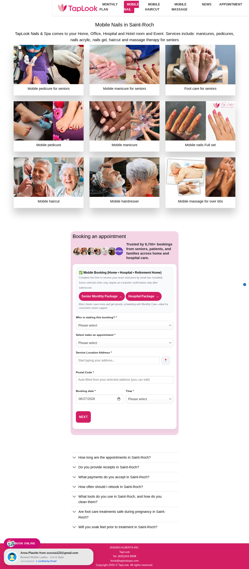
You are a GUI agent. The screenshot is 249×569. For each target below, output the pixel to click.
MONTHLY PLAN (108, 7)
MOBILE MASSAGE (180, 7)
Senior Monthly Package (102, 296)
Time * (130, 391)
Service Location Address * (94, 352)
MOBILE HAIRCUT (152, 7)
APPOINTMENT (230, 4)
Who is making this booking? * (96, 317)
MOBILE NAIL (131, 7)
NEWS (206, 4)
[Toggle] (74, 458)
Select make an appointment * (95, 334)
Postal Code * (85, 372)
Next (83, 417)
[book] (244, 284)
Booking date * (86, 391)
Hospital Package (143, 296)
